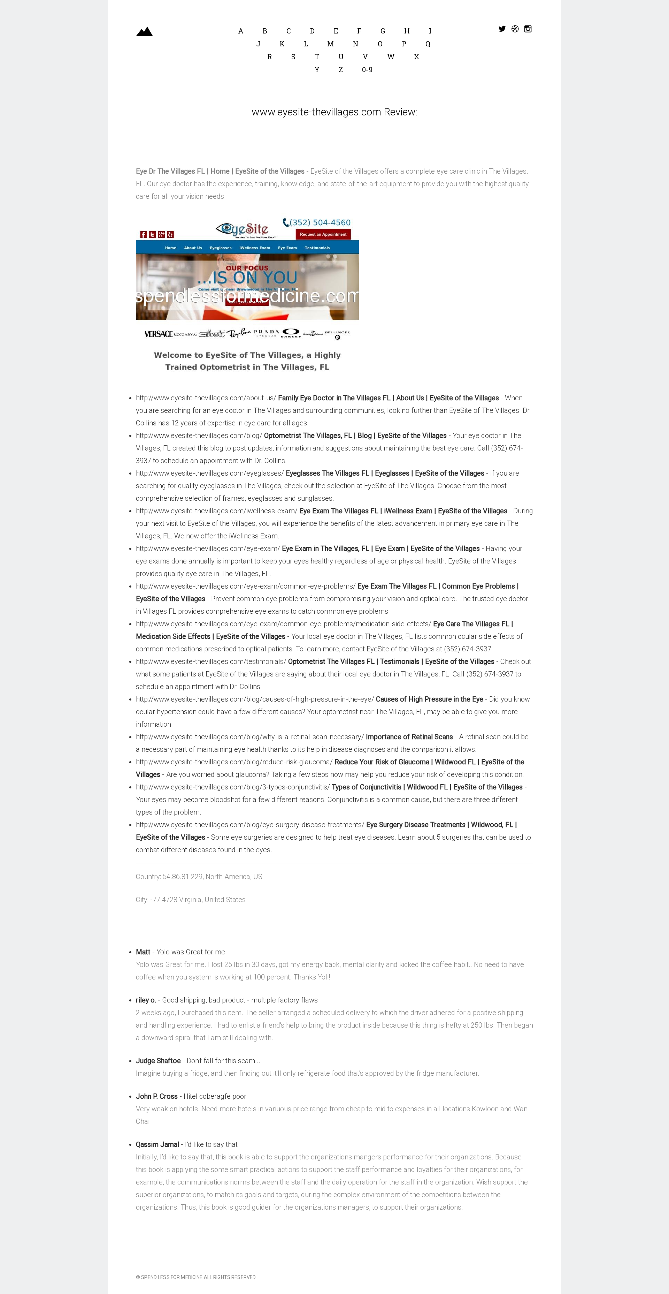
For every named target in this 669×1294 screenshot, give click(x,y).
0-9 (367, 69)
